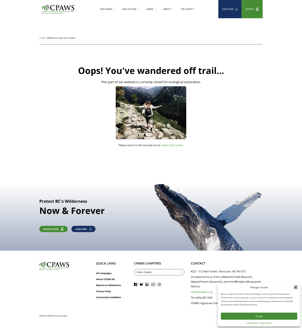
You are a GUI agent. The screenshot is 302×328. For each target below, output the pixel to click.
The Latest (187, 9)
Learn (149, 9)
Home (42, 38)
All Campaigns (104, 273)
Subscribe (228, 9)
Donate (249, 9)
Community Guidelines (108, 297)
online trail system (172, 145)
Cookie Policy (252, 322)
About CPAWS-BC (105, 279)
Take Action (129, 9)
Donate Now (50, 229)
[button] (295, 287)
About (167, 9)
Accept (259, 316)
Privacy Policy (265, 322)
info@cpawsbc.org (202, 292)
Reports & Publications (108, 285)
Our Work (106, 9)
